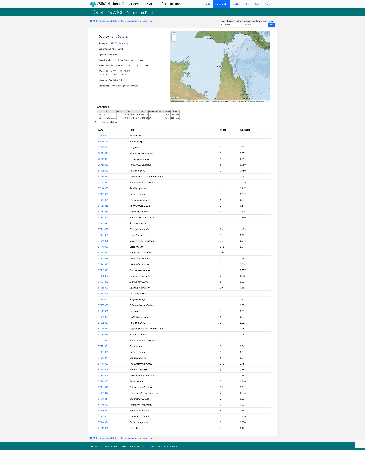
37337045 (103, 223)
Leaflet (187, 101)
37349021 (103, 270)
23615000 (103, 428)
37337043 (103, 217)
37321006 (103, 346)
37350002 (103, 276)
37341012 (103, 393)
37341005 (103, 235)
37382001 (103, 299)
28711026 (103, 153)
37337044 (103, 357)
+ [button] (174, 35)
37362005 (103, 293)
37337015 (103, 205)
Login (271, 24)
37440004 (103, 422)
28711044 (103, 159)
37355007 (103, 287)
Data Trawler (221, 4)
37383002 (103, 305)
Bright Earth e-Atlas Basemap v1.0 (212, 101)
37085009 (103, 170)
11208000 (103, 135)
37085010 (103, 176)
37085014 (103, 334)
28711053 (103, 164)
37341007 (103, 246)
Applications (133, 20)
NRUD (248, 4)
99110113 (103, 141)
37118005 (103, 188)
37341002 (103, 229)
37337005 (103, 199)
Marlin (207, 4)
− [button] (174, 39)
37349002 (103, 404)
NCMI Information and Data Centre (107, 20)
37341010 (103, 252)
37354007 (103, 281)
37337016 (103, 211)
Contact (269, 4)
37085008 (103, 316)
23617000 (103, 147)
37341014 (103, 258)
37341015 (103, 264)
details (121, 43)
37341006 (103, 240)
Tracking (236, 4)
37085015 (103, 182)
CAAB (257, 4)
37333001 (103, 194)
